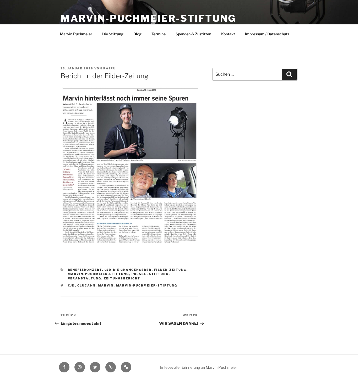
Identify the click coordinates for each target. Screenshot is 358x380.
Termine (158, 34)
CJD (71, 285)
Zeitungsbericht (122, 278)
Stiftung (159, 274)
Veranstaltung (84, 278)
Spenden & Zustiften (193, 34)
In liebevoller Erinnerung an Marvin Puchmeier (198, 367)
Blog (137, 34)
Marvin (106, 285)
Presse (139, 274)
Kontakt (228, 34)
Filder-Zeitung (170, 270)
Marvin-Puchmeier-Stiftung (148, 18)
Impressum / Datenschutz (267, 34)
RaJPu (109, 68)
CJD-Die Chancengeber (128, 270)
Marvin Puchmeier (76, 34)
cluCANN (86, 285)
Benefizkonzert (85, 270)
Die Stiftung (112, 34)
